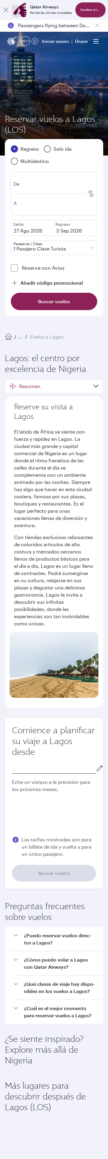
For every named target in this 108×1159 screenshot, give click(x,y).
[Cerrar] (6, 9)
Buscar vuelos (54, 873)
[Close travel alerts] (97, 25)
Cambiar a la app (92, 9)
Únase (81, 41)
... (20, 336)
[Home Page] (8, 336)
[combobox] (54, 768)
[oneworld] (25, 41)
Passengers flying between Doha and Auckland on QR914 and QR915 (54, 25)
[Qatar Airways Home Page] (12, 41)
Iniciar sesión (55, 41)
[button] (54, 386)
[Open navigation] (96, 41)
